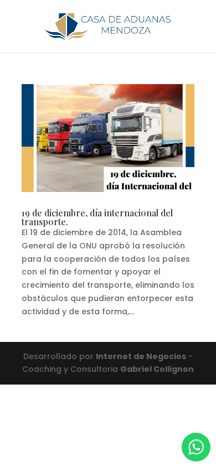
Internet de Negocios (141, 356)
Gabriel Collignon (157, 369)
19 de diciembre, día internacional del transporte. (97, 217)
